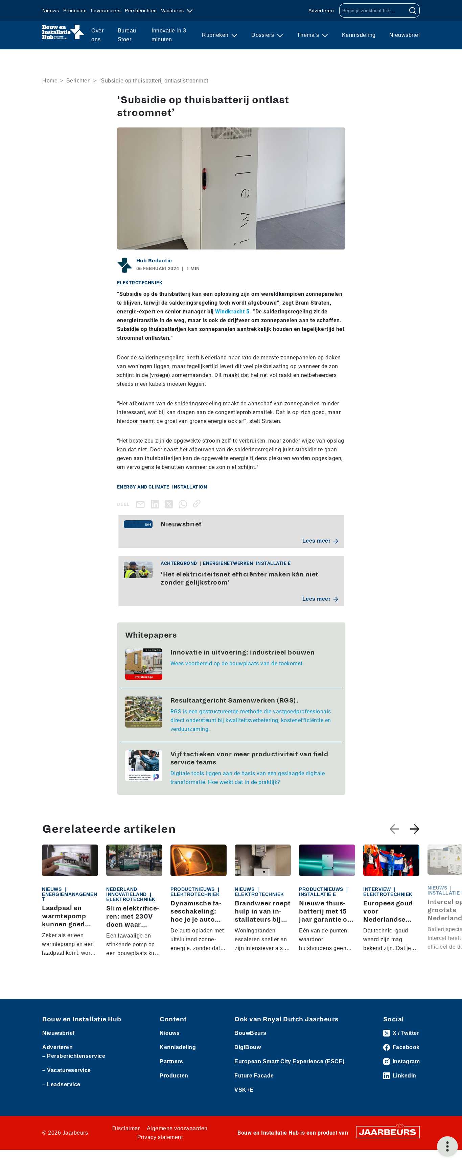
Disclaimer (126, 1128)
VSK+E (244, 1090)
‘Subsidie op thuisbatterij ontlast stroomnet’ (154, 81)
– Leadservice (61, 1084)
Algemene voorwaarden (177, 1128)
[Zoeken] (413, 10)
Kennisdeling (359, 35)
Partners (171, 1061)
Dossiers (263, 35)
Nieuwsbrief (404, 35)
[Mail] (141, 504)
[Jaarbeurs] (388, 1132)
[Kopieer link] (198, 503)
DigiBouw (247, 1047)
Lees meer (316, 541)
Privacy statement (160, 1137)
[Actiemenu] (447, 1146)
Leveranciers (106, 10)
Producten (75, 10)
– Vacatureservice (66, 1070)
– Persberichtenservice (73, 1056)
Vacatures (173, 10)
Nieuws (50, 10)
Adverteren (321, 10)
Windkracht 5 (232, 311)
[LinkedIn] (156, 503)
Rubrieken (216, 35)
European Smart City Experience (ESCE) (289, 1061)
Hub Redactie (154, 260)
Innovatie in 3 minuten (169, 35)
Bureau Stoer (127, 35)
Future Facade (254, 1075)
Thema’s (309, 35)
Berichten (78, 81)
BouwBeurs (250, 1033)
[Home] (63, 32)
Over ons (97, 35)
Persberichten (141, 10)
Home (49, 81)
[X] (170, 503)
